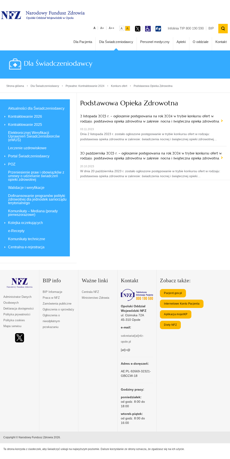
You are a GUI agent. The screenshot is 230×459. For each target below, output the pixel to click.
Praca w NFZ (51, 297)
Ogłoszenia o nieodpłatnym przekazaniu (51, 321)
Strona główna (15, 86)
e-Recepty (16, 231)
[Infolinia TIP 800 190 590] (137, 295)
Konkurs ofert (119, 86)
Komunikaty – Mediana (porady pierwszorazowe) (33, 213)
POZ (11, 164)
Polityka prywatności (16, 314)
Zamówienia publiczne (57, 303)
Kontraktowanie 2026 (25, 116)
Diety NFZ (170, 324)
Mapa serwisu (12, 326)
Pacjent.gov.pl (173, 293)
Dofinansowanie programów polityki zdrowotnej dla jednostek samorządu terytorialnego (37, 199)
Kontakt (221, 42)
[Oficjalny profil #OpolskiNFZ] (19, 337)
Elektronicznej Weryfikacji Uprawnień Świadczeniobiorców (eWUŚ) (34, 136)
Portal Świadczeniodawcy (28, 156)
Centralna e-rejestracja (26, 247)
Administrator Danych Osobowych (17, 299)
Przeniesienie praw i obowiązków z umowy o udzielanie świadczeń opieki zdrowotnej (36, 175)
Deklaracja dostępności (18, 308)
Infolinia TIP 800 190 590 (186, 28)
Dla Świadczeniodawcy (116, 42)
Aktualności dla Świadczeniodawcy (36, 108)
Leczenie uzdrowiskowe (27, 148)
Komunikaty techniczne (26, 239)
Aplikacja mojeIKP (175, 314)
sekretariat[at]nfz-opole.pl (132, 338)
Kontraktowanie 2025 (25, 125)
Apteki (181, 42)
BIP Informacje (52, 292)
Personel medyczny (155, 42)
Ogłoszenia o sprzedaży (58, 309)
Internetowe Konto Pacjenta (181, 303)
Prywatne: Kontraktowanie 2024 (85, 86)
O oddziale (200, 42)
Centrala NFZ (90, 292)
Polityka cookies (14, 320)
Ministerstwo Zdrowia (95, 297)
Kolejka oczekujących (25, 223)
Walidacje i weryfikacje (26, 188)
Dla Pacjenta (82, 42)
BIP (211, 28)
